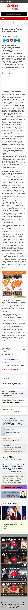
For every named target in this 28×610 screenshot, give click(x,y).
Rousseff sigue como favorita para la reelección (13, 377)
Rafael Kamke (6, 34)
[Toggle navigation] (3, 18)
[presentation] (24, 504)
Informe (5, 528)
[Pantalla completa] (25, 550)
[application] (14, 544)
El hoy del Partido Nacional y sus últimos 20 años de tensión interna (13, 384)
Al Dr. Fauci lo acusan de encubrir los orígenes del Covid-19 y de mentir (14, 524)
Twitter (10, 359)
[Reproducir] (3, 550)
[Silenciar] (22, 550)
